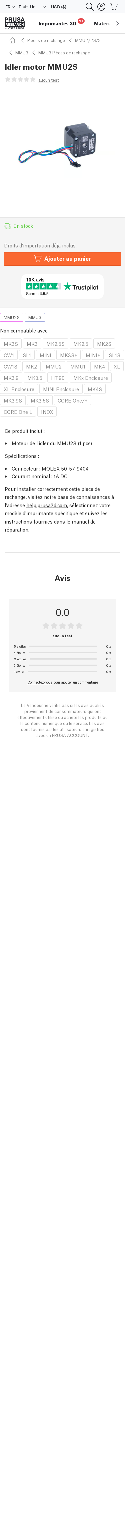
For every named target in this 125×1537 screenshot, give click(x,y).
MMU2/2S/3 (88, 40)
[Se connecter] (101, 6)
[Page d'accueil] (13, 40)
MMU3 (21, 52)
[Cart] (114, 6)
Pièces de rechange (46, 40)
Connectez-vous (39, 682)
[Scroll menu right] (117, 23)
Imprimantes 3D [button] (61, 22)
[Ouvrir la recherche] (89, 6)
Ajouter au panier (67, 258)
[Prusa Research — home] (14, 23)
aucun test (48, 80)
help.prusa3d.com (46, 505)
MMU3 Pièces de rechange (64, 52)
